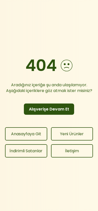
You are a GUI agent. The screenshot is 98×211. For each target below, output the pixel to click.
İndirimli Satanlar (26, 151)
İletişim (72, 151)
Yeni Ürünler (72, 134)
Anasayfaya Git (26, 134)
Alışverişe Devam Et (49, 109)
